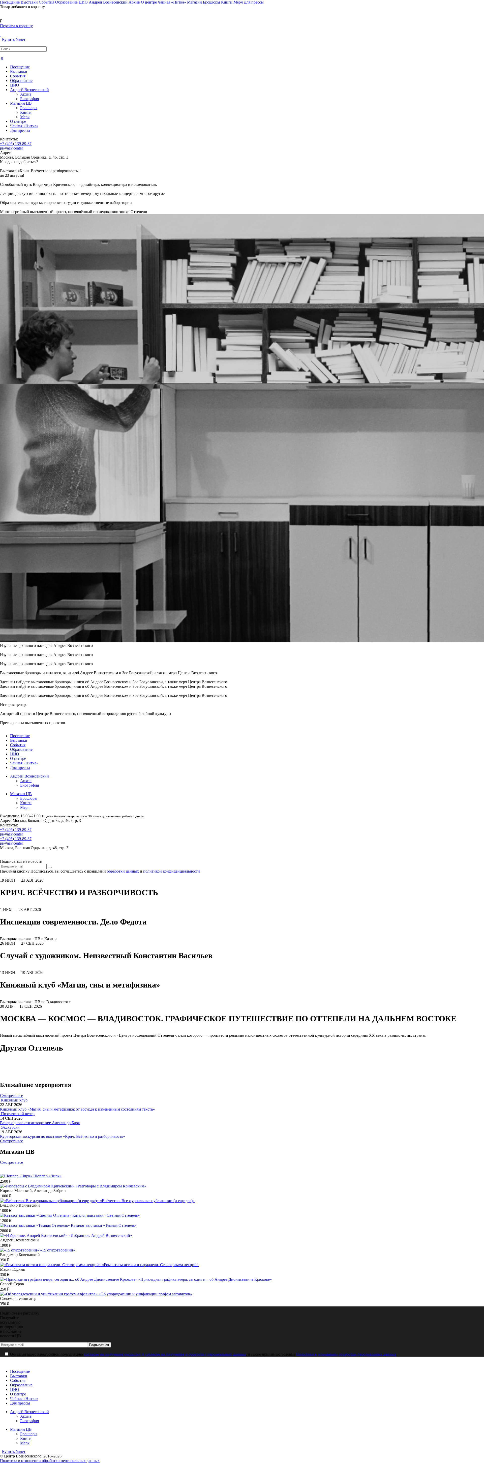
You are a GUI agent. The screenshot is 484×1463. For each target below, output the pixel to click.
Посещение (20, 67)
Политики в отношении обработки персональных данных (346, 1354)
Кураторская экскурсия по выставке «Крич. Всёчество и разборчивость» (62, 1136)
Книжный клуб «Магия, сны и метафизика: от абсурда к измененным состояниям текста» (77, 1109)
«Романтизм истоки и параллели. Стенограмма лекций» (150, 1265)
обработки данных (123, 871)
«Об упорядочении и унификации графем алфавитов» (145, 1294)
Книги (26, 112)
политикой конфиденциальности (171, 871)
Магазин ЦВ (21, 103)
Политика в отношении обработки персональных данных (50, 1460)
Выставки (18, 71)
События (17, 76)
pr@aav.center (11, 148)
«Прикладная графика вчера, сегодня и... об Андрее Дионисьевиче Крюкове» (205, 1279)
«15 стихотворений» (57, 1250)
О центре (18, 121)
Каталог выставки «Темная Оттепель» (104, 1225)
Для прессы (20, 130)
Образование (21, 80)
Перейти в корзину (16, 26)
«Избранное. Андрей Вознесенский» (100, 1235)
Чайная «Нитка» (24, 126)
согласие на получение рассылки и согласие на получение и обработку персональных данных (165, 1354)
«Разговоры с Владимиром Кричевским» (111, 1186)
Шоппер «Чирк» (47, 1176)
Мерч (24, 117)
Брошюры (28, 108)
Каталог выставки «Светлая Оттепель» (106, 1215)
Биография (29, 99)
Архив (26, 94)
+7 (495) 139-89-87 (16, 143)
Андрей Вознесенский (29, 89)
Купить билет (13, 39)
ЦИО (14, 85)
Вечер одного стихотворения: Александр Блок (40, 1123)
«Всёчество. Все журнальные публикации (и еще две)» (147, 1201)
